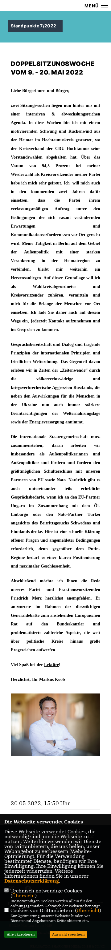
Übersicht (23, 895)
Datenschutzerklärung (31, 881)
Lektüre (51, 664)
